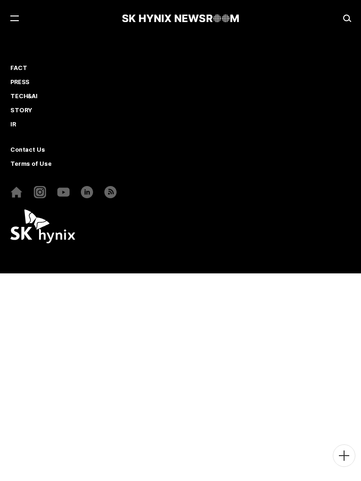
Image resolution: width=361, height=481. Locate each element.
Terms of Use (30, 164)
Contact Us (27, 150)
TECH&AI (24, 96)
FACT (18, 68)
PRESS (20, 82)
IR (13, 124)
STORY (21, 110)
